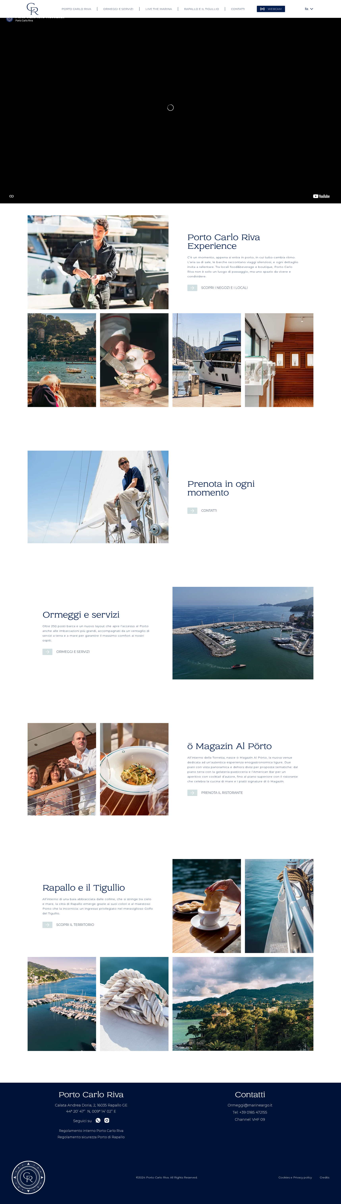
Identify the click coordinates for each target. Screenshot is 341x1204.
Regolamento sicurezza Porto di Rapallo (91, 1137)
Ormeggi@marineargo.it (250, 1105)
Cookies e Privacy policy (295, 1177)
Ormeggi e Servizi (118, 9)
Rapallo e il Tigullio (201, 9)
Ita (306, 9)
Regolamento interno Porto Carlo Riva (91, 1131)
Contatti (238, 9)
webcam (275, 9)
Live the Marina (158, 9)
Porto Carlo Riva (76, 9)
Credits (324, 1177)
